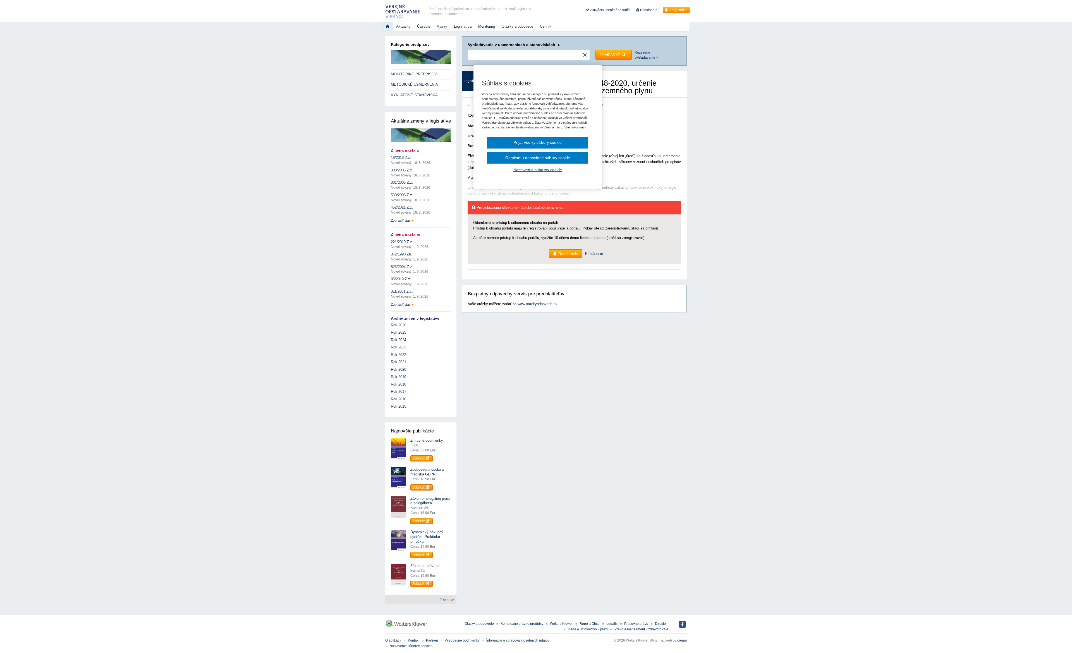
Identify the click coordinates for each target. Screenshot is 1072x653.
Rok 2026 (398, 325)
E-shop (445, 600)
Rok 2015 (398, 406)
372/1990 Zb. (401, 254)
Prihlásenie (648, 10)
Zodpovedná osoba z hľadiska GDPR (427, 471)
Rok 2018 (398, 384)
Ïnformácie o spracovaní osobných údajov (517, 640)
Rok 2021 (398, 362)
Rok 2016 (398, 399)
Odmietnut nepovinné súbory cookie (537, 158)
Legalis (612, 624)
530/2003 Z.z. (402, 195)
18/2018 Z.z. (401, 158)
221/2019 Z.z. (402, 242)
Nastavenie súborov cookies (410, 646)
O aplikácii (393, 640)
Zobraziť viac (401, 221)
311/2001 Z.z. (402, 291)
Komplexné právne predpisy (522, 624)
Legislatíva (463, 26)
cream (682, 640)
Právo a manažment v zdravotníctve (641, 629)
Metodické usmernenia (414, 84)
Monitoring (486, 26)
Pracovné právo (636, 624)
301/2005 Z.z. (402, 182)
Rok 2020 (398, 369)
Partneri (432, 640)
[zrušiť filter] (585, 55)
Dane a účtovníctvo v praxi (588, 629)
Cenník (545, 26)
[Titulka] (387, 26)
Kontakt (413, 640)
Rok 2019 (398, 377)
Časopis (423, 26)
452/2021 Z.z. (402, 207)
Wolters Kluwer (561, 624)
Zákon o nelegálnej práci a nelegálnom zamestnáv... (430, 503)
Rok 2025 (398, 332)
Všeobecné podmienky (462, 640)
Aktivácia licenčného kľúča (610, 10)
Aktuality (403, 26)
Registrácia (678, 10)
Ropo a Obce (590, 624)
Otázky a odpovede (517, 26)
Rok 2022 (398, 355)
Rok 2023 (398, 347)
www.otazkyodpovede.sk (537, 304)
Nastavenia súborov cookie (537, 170)
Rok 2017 (398, 391)
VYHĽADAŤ (611, 54)
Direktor (661, 624)
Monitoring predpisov (414, 74)
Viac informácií (575, 127)
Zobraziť (419, 458)
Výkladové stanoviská (414, 95)
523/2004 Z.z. (402, 267)
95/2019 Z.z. (401, 279)
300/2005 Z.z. (402, 170)
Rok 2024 (398, 340)
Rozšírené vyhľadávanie (645, 55)
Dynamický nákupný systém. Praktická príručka (426, 537)
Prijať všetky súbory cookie (537, 142)
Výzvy (442, 26)
